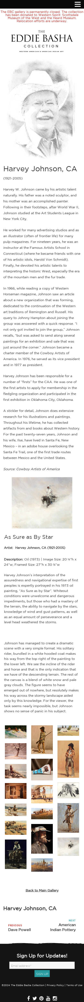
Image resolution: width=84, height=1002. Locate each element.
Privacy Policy (55, 985)
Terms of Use (74, 985)
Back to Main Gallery (42, 890)
